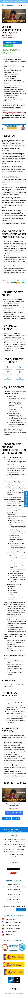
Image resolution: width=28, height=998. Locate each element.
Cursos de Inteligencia (14, 889)
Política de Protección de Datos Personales (14, 849)
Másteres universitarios (14, 884)
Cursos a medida (21, 886)
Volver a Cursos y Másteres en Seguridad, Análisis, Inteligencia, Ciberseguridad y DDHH (14, 829)
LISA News (22, 844)
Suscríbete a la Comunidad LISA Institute (14, 906)
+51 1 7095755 (9, 934)
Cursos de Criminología (14, 902)
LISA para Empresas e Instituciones (14, 841)
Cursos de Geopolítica (14, 894)
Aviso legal (20, 854)
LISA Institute (12, 993)
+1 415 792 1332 (9, 922)
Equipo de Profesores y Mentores (16, 839)
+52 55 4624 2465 (9, 925)
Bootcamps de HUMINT (8, 886)
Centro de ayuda (7, 846)
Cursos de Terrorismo (14, 897)
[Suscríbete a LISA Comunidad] (14, 127)
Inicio (4, 839)
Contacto (14, 856)
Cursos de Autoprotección (14, 899)
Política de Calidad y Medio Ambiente (14, 851)
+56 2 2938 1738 (9, 931)
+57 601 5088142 (9, 928)
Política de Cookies (10, 854)
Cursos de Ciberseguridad (14, 892)
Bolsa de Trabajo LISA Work (10, 844)
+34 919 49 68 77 (9, 919)
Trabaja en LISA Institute (19, 846)
